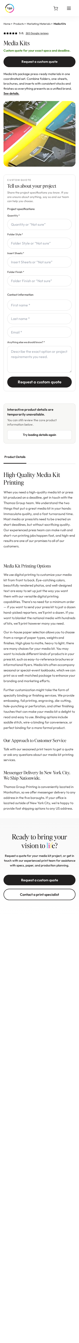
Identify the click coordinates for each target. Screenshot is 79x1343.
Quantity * (13, 215)
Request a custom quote (39, 61)
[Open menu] (69, 8)
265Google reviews (37, 33)
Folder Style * (15, 234)
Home (7, 23)
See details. (11, 93)
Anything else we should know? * (26, 342)
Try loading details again (39, 435)
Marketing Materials (38, 23)
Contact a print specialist (39, 894)
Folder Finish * (15, 272)
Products (18, 23)
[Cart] (56, 8)
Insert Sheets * (15, 253)
